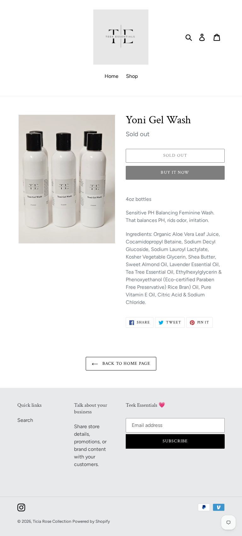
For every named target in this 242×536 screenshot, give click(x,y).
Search (25, 420)
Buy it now (175, 172)
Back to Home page (125, 363)
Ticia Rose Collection (52, 521)
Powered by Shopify (91, 521)
